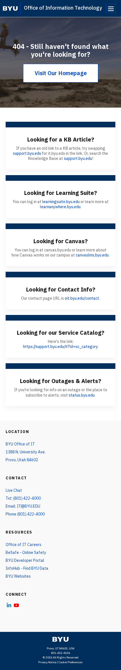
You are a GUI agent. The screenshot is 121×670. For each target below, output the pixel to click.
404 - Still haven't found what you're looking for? (61, 50)
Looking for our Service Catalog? (60, 332)
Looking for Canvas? (60, 241)
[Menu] (110, 8)
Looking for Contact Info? (60, 289)
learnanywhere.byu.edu (60, 206)
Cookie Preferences (70, 662)
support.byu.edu (27, 153)
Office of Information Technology (63, 8)
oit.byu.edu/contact (82, 298)
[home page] (10, 8)
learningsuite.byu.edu (61, 201)
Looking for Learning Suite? (60, 193)
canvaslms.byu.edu (92, 255)
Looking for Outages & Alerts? (60, 381)
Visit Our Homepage (61, 73)
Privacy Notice (47, 662)
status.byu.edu (82, 395)
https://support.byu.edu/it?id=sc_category (60, 346)
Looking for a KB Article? (60, 139)
